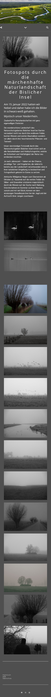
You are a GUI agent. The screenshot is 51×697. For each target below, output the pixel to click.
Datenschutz (7, 678)
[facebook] (22, 692)
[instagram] (26, 692)
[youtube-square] (29, 692)
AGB (4, 677)
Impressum (7, 675)
